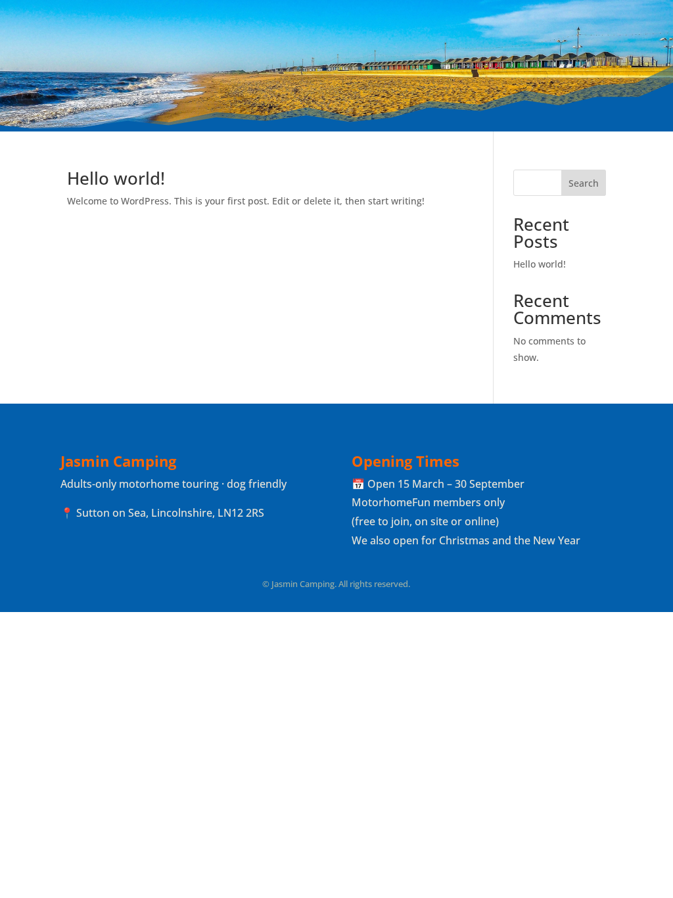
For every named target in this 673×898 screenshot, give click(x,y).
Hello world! (116, 178)
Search (584, 183)
